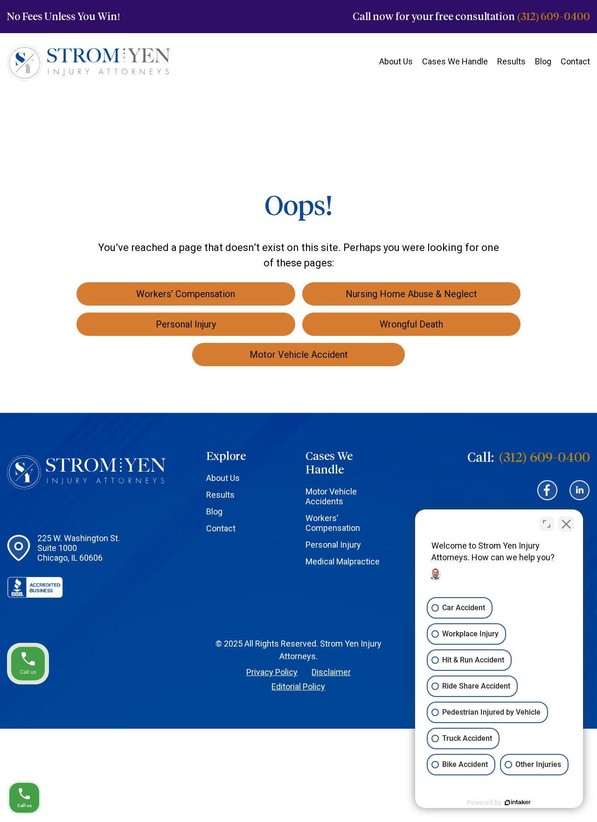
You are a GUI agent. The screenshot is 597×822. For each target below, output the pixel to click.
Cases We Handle (455, 61)
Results (511, 61)
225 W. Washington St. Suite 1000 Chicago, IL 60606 (78, 548)
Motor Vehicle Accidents (331, 496)
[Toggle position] (546, 523)
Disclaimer (331, 672)
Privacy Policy (272, 672)
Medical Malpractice (342, 561)
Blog (543, 61)
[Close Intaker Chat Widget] (566, 523)
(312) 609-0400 (553, 16)
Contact (575, 61)
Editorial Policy (298, 686)
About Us (396, 61)
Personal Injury (333, 545)
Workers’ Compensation (332, 523)
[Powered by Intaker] (518, 802)
